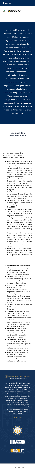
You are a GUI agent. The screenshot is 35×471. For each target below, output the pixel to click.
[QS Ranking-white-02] (17, 449)
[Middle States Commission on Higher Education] (17, 441)
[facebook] (12, 467)
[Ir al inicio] (14, 10)
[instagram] (19, 467)
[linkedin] (23, 467)
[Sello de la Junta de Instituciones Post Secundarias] (17, 426)
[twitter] (16, 467)
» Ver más (17, 417)
